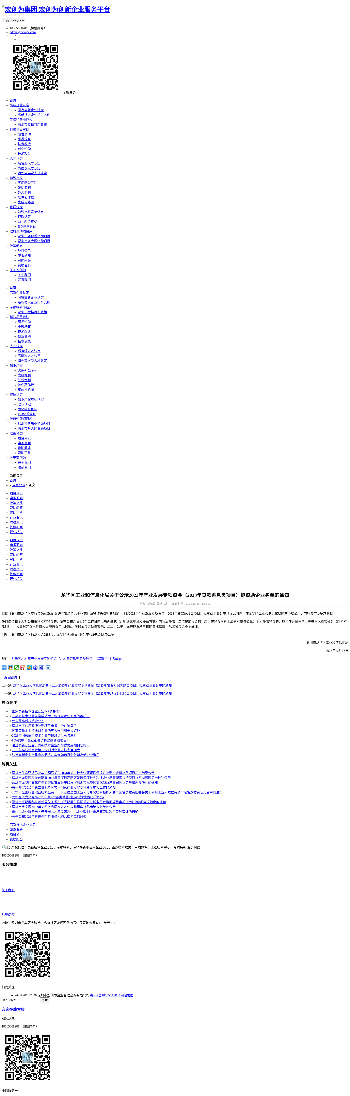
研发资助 (24, 322)
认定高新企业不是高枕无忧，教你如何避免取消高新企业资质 (55, 755)
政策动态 (16, 433)
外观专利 (24, 380)
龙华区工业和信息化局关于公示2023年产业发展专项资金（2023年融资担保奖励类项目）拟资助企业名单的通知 (92, 685)
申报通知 (24, 443)
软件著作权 (26, 385)
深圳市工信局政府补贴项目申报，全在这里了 (44, 726)
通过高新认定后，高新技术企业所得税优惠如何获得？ (51, 745)
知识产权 (16, 365)
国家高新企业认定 (31, 297)
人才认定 (16, 346)
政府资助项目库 (21, 419)
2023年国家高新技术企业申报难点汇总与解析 (44, 735)
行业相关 (16, 532)
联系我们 (24, 467)
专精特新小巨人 (21, 307)
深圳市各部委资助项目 (34, 423)
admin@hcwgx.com (23, 32)
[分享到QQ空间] (29, 667)
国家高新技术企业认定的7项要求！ (37, 711)
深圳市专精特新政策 (32, 312)
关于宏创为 (18, 457)
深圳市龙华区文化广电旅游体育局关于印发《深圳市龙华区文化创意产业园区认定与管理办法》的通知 (85, 782)
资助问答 (24, 448)
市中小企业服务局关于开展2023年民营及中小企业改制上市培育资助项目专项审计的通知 (75, 811)
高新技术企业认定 (23, 824)
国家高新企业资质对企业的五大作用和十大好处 (46, 730)
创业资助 (24, 336)
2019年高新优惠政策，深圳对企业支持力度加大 (46, 750)
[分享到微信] (16, 667)
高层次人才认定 (29, 356)
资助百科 (24, 453)
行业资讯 (16, 517)
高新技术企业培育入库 (34, 302)
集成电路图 (26, 389)
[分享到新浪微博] (23, 667)
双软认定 (24, 404)
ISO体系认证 (27, 414)
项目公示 (24, 438)
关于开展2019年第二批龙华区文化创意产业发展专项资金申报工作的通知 (64, 787)
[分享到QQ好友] (10, 667)
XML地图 (140, 995)
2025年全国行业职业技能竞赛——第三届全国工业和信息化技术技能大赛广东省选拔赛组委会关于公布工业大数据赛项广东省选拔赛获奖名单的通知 (117, 792)
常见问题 (8, 915)
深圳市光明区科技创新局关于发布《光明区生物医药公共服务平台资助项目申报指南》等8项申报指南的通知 (89, 802)
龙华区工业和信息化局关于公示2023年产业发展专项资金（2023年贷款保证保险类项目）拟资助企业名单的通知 (92, 693)
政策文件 (16, 503)
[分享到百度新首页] (41, 667)
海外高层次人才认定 (32, 360)
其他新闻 (16, 527)
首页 (13, 288)
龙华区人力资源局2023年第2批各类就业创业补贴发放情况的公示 (58, 797)
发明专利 (24, 375)
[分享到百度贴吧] (48, 667)
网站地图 (127, 995)
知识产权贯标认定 (31, 399)
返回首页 (10, 677)
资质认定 (16, 394)
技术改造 (24, 331)
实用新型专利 (27, 370)
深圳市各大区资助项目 (34, 428)
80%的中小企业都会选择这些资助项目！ (41, 740)
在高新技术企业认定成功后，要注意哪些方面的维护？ (51, 716)
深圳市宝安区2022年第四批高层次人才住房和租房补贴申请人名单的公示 (64, 807)
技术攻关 (24, 341)
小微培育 (24, 326)
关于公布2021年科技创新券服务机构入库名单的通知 (49, 816)
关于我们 (24, 462)
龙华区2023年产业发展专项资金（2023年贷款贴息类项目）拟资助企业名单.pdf (67, 658)
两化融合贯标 (27, 409)
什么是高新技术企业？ (28, 721)
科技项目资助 (19, 317)
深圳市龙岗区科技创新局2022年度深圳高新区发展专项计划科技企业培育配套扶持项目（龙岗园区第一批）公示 (91, 778)
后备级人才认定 (29, 351)
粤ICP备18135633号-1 (105, 995)
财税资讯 (16, 522)
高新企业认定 (19, 292)
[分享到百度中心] (35, 667)
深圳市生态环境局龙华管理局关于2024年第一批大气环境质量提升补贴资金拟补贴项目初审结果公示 (83, 773)
